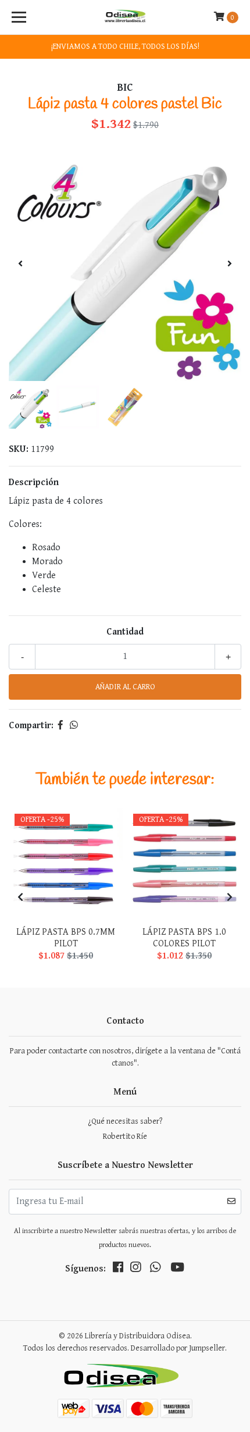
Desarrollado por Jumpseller (178, 1348)
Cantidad (125, 631)
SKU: (18, 449)
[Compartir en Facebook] (60, 725)
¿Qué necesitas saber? (125, 1121)
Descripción (34, 482)
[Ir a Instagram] (135, 1269)
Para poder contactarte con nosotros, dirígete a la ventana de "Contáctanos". (125, 1057)
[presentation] (20, 264)
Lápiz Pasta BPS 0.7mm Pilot (65, 938)
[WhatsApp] (155, 1269)
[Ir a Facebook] (118, 1269)
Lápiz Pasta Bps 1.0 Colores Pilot (184, 938)
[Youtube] (177, 1269)
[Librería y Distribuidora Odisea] (125, 17)
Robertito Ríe (125, 1136)
